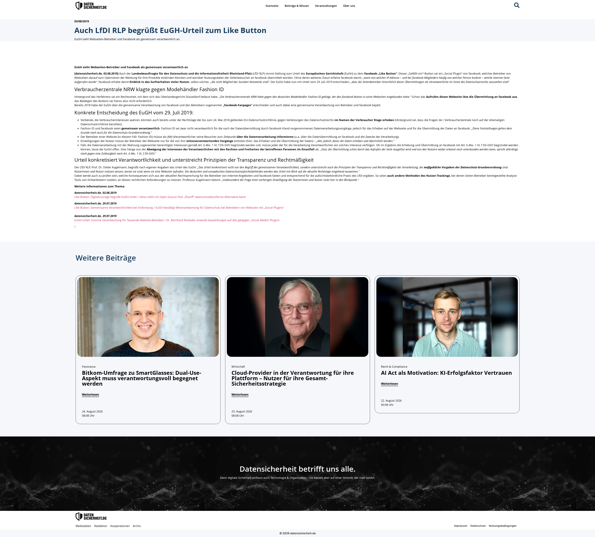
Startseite (272, 5)
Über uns (349, 5)
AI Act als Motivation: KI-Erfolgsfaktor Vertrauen (446, 372)
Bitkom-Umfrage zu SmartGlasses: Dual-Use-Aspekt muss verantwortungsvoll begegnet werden (141, 378)
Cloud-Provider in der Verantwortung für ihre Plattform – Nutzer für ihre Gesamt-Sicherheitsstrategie (292, 378)
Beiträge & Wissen (297, 5)
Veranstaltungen (326, 5)
